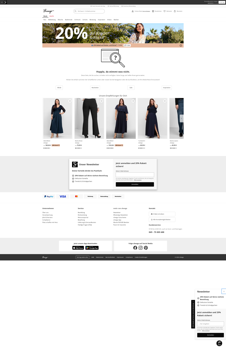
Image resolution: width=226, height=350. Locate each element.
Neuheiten (95, 88)
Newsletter (117, 212)
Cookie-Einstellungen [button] (141, 257)
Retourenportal (83, 217)
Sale (131, 88)
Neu (44, 20)
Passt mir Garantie (119, 225)
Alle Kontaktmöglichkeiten (161, 220)
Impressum (120, 257)
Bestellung (81, 212)
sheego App (117, 220)
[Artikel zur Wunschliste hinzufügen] (70, 101)
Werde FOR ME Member (121, 222)
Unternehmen (48, 208)
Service (81, 208)
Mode (45, 16)
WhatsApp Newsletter (120, 215)
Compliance (46, 220)
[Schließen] (2, 2)
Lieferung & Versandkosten (87, 222)
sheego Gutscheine (119, 217)
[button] (182, 118)
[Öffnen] (180, 45)
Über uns (45, 212)
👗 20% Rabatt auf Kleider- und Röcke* (104, 45)
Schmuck (77, 20)
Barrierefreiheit (110, 257)
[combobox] (93, 11)
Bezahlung (81, 220)
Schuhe (85, 20)
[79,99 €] (89, 118)
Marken (116, 20)
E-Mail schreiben (157, 214)
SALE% (51, 16)
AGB (92, 257)
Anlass (109, 20)
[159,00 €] (121, 118)
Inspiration (101, 20)
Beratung (93, 20)
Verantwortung (47, 215)
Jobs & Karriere (47, 217)
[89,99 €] (152, 118)
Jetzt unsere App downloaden (85, 243)
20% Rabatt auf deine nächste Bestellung (193, 315)
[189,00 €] (57, 118)
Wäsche (60, 20)
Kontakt (152, 208)
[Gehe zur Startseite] (48, 11)
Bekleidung (52, 20)
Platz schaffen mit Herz (50, 222)
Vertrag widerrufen (82, 257)
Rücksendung (82, 215)
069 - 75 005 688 (156, 232)
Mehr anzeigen (206, 330)
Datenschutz (99, 257)
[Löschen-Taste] (103, 11)
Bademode (68, 20)
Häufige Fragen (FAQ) (85, 225)
